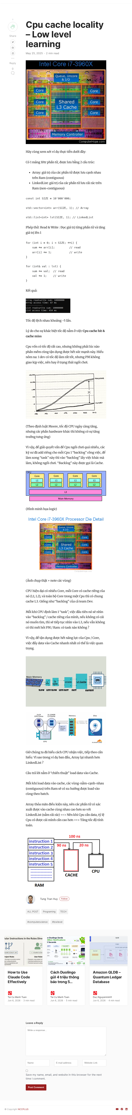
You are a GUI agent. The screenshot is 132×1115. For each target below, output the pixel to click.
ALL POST (32, 911)
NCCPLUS (23, 1109)
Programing (49, 911)
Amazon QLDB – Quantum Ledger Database (107, 977)
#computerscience (37, 921)
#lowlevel (57, 921)
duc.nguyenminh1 (102, 997)
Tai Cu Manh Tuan (17, 997)
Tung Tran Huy (54, 898)
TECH (63, 911)
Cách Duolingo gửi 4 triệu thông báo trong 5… (64, 977)
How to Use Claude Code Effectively (19, 977)
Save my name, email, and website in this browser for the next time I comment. (64, 1076)
